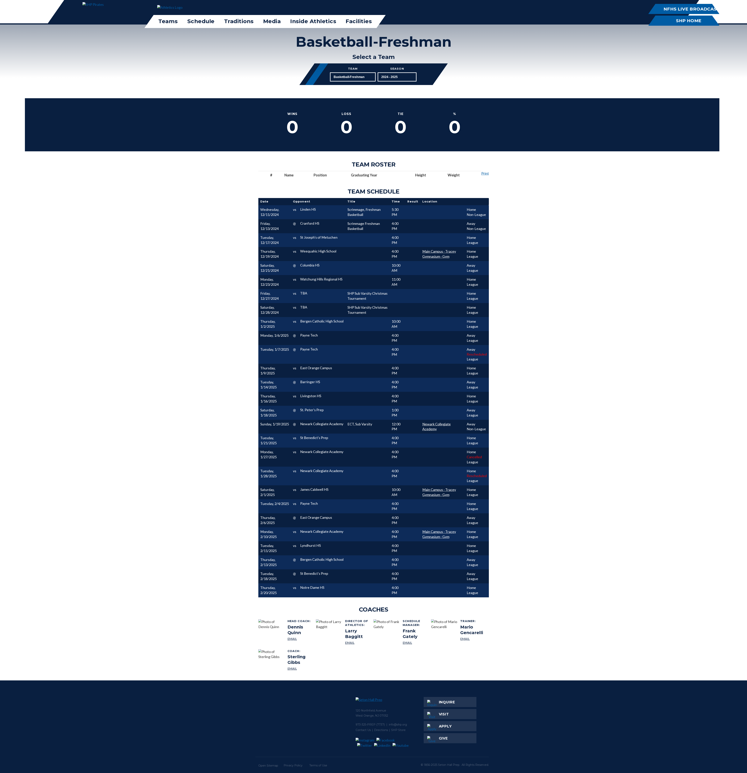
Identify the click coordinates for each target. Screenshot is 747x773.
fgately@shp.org (415, 642)
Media (272, 21)
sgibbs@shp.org (300, 668)
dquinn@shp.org (300, 638)
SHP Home (688, 20)
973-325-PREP (365, 724)
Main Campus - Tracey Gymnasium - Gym (439, 254)
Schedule (201, 21)
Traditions (239, 21)
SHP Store (398, 730)
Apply (445, 726)
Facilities (359, 21)
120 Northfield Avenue (371, 710)
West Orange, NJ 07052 (372, 715)
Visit (444, 714)
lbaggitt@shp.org (358, 642)
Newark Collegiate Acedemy (436, 426)
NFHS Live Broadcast (691, 9)
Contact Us (363, 730)
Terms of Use (318, 765)
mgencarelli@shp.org (473, 638)
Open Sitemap (268, 765)
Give (443, 738)
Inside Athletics (313, 21)
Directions (381, 730)
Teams (168, 21)
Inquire (447, 702)
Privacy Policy (293, 765)
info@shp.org (398, 724)
